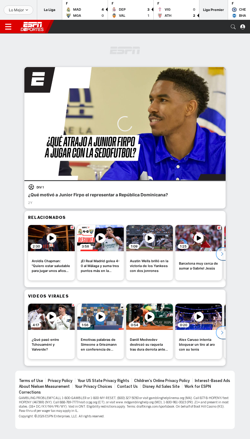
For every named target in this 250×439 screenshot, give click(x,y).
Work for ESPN (197, 386)
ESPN (32, 26)
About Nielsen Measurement (44, 386)
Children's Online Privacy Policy (162, 381)
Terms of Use (31, 381)
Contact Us (127, 386)
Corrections (30, 392)
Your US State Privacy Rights (103, 381)
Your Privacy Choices (93, 386)
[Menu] (8, 27)
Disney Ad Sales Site (161, 386)
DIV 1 (40, 187)
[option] (51, 252)
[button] (233, 26)
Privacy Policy (60, 381)
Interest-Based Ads (212, 381)
